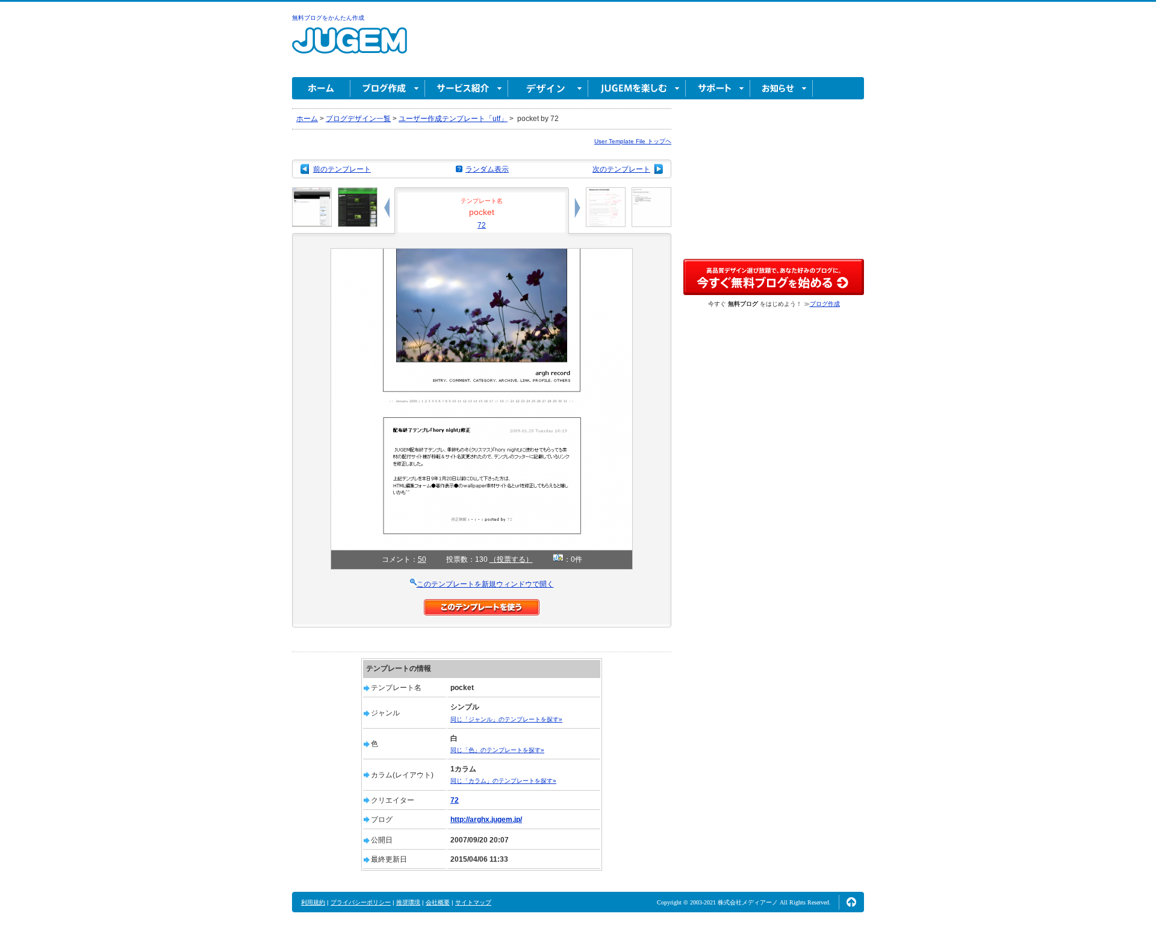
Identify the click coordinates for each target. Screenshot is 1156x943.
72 (481, 225)
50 (422, 559)
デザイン (548, 88)
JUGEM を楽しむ (637, 88)
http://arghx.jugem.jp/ (486, 819)
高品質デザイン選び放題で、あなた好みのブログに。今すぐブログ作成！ (773, 277)
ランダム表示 (487, 169)
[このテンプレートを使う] (481, 604)
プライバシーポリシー (361, 902)
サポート (718, 88)
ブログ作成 (387, 88)
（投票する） (511, 559)
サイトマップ (473, 902)
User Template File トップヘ (632, 141)
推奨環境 (408, 902)
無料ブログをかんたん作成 (328, 17)
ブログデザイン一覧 (358, 118)
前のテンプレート (342, 169)
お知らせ (781, 88)
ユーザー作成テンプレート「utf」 (453, 118)
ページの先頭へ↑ (851, 902)
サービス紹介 (466, 88)
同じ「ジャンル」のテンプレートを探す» (506, 719)
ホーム (321, 88)
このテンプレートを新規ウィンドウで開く (485, 584)
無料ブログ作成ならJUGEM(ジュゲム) (349, 47)
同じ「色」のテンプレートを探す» (497, 750)
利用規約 (313, 902)
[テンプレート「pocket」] (482, 253)
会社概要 (438, 902)
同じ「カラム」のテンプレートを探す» (503, 780)
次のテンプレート (621, 169)
